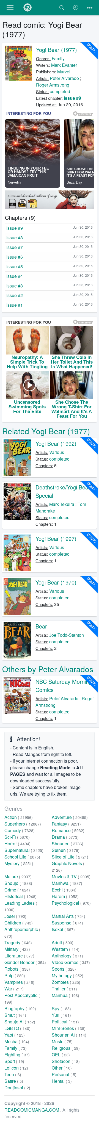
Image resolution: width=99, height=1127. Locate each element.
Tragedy (18, 942)
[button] (10, 7)
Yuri (61, 1015)
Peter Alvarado (64, 78)
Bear (41, 626)
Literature (19, 955)
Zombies (66, 982)
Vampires (19, 982)
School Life (22, 857)
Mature (18, 876)
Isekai (63, 929)
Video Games (71, 962)
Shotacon (66, 1061)
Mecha (16, 1041)
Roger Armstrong (52, 85)
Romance (68, 830)
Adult (62, 942)
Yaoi (14, 1035)
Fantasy (66, 824)
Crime (17, 890)
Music (62, 1041)
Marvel (63, 71)
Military (17, 949)
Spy (61, 1008)
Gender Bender (25, 962)
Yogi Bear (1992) (55, 443)
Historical (20, 896)
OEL (61, 1054)
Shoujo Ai (19, 1021)
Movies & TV (71, 876)
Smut (15, 1015)
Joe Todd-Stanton (66, 635)
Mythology (67, 975)
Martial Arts (68, 916)
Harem (65, 896)
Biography (20, 1008)
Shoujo (18, 883)
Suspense (67, 923)
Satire (13, 1081)
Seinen (65, 850)
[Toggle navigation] (89, 7)
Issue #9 (72, 98)
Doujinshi (17, 1087)
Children (18, 923)
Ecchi (64, 890)
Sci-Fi (17, 837)
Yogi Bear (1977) (56, 50)
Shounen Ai (69, 1035)
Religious (66, 1048)
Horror (17, 843)
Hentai (62, 1081)
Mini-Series (69, 1028)
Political (65, 1021)
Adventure (70, 817)
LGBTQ (17, 1028)
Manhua (65, 995)
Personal (64, 1074)
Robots (17, 969)
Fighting (17, 1054)
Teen (12, 1074)
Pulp (14, 975)
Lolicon (16, 1068)
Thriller (64, 988)
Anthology (67, 955)
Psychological (71, 903)
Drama (65, 837)
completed (60, 91)
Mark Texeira (61, 504)
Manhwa (67, 883)
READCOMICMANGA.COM (32, 1110)
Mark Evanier (64, 65)
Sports (64, 969)
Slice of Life (70, 857)
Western (65, 949)
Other (62, 1068)
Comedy (19, 830)
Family (58, 58)
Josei (15, 916)
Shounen (67, 843)
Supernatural (23, 850)
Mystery (18, 863)
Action (18, 817)
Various (56, 452)
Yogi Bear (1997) (55, 538)
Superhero (22, 824)
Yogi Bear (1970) (55, 582)
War (14, 988)
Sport (14, 1061)
